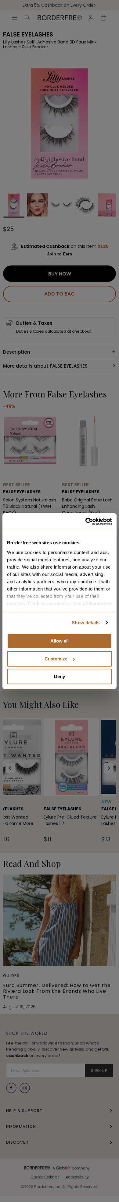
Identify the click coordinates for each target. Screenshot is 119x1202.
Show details (85, 622)
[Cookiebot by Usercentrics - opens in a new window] (85, 521)
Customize (56, 658)
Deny (59, 676)
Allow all (59, 640)
